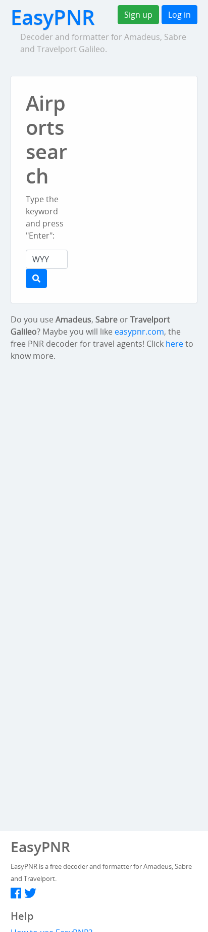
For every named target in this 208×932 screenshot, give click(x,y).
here (174, 343)
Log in (179, 14)
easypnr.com (139, 331)
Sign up (138, 14)
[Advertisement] (145, 113)
